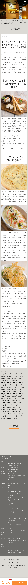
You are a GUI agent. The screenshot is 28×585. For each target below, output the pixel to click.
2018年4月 (3, 416)
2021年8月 (3, 400)
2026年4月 (3, 375)
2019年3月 (9, 411)
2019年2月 (14, 411)
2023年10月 (16, 387)
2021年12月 (3, 398)
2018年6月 (14, 415)
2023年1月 (20, 391)
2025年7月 (9, 378)
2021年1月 (20, 402)
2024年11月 (9, 382)
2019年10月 (16, 407)
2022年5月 (20, 395)
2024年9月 (21, 382)
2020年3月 (9, 405)
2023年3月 (9, 391)
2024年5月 (20, 384)
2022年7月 (9, 395)
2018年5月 (20, 415)
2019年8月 (3, 409)
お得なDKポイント (14, 579)
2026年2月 (14, 375)
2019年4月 (3, 411)
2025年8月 (3, 378)
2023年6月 (14, 389)
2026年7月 (9, 373)
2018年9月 (21, 413)
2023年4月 (3, 391)
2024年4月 (3, 385)
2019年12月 (3, 407)
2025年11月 (9, 376)
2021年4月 (3, 402)
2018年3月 (9, 416)
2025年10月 (16, 376)
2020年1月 (20, 405)
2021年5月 (20, 400)
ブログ (17, 562)
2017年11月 (9, 418)
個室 (18, 559)
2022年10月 (16, 393)
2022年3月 (9, 396)
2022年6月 (14, 395)
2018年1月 (20, 416)
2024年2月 (14, 385)
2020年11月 (9, 404)
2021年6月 (14, 400)
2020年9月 (21, 404)
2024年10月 (16, 382)
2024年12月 (3, 382)
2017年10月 (16, 418)
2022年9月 (21, 393)
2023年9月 (21, 387)
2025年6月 (14, 378)
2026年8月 (3, 373)
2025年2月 (14, 380)
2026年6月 (14, 373)
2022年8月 (3, 395)
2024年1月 (20, 385)
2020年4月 (3, 405)
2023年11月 (9, 387)
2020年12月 (3, 404)
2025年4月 (3, 380)
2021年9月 (21, 398)
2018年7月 (9, 415)
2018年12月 (3, 413)
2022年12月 (3, 393)
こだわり (4, 559)
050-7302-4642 (11, 351)
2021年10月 (16, 398)
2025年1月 (20, 380)
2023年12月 (3, 387)
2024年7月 (9, 384)
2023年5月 (20, 389)
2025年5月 (20, 378)
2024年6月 (14, 384)
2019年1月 (20, 411)
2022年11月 (9, 393)
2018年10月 (16, 413)
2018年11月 (9, 413)
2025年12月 (3, 376)
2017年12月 (3, 418)
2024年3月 (9, 385)
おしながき (11, 559)
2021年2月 (14, 402)
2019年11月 (9, 407)
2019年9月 (21, 407)
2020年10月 (16, 404)
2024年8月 (3, 384)
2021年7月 (9, 400)
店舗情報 (11, 562)
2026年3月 (9, 375)
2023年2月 (14, 391)
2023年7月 (9, 389)
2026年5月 (20, 373)
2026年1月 (20, 375)
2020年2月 (14, 405)
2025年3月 (9, 380)
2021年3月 (9, 402)
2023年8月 (3, 389)
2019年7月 (9, 409)
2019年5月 (20, 409)
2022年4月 (3, 396)
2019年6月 (14, 409)
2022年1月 (20, 396)
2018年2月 (14, 416)
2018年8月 (3, 415)
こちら (8, 346)
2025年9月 (21, 376)
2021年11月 (9, 398)
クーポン (24, 559)
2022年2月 (14, 396)
